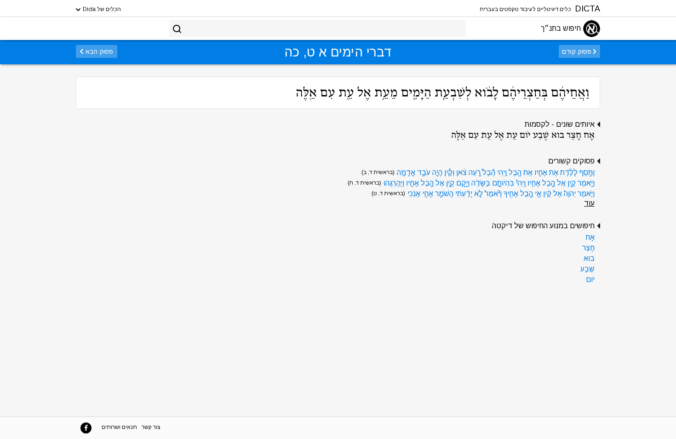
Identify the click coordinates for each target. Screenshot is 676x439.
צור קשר (151, 427)
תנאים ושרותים (119, 427)
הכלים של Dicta (101, 9)
